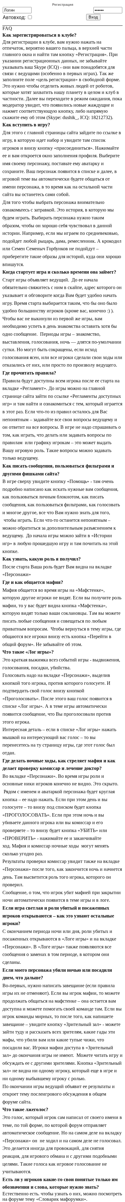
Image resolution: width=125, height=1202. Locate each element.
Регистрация (62, 4)
